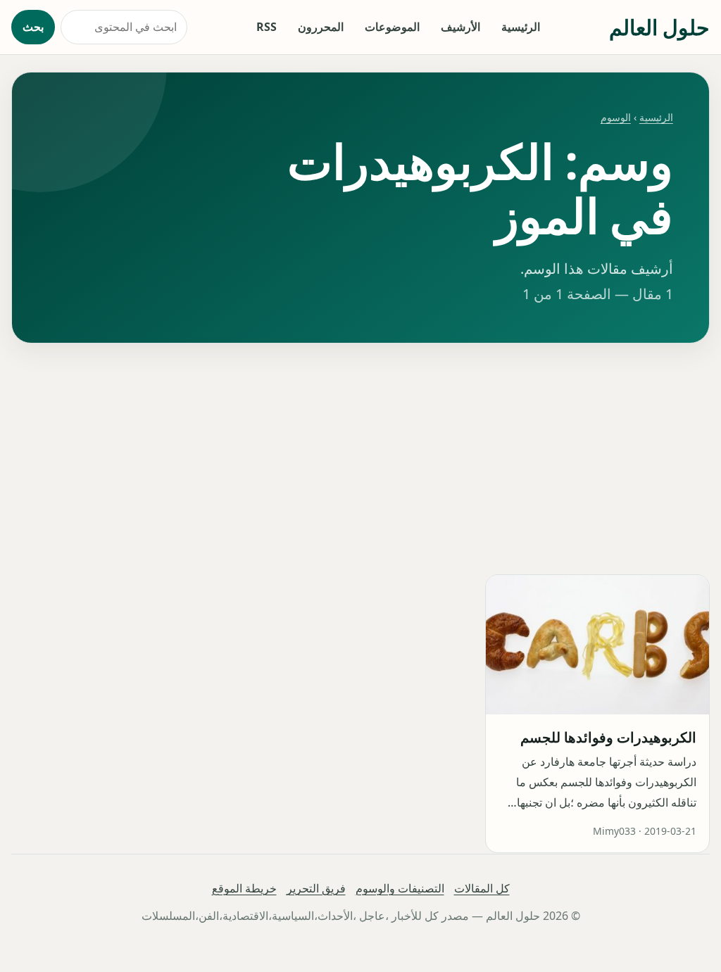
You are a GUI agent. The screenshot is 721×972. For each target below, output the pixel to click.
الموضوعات (392, 26)
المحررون (321, 26)
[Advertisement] (360, 458)
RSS (266, 26)
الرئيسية (520, 26)
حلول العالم (659, 27)
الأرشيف (460, 26)
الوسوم (616, 117)
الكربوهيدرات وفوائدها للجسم (608, 737)
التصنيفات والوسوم (400, 888)
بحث (33, 26)
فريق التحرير (316, 888)
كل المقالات (482, 888)
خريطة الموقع (244, 888)
